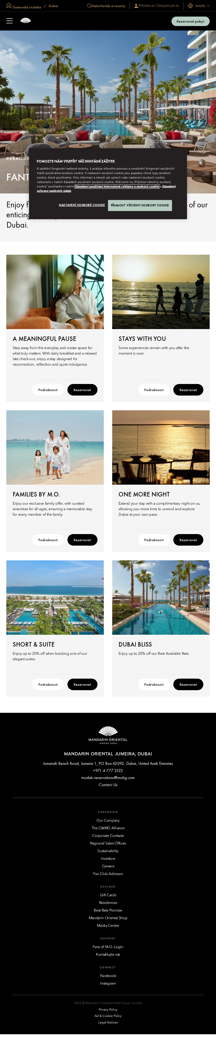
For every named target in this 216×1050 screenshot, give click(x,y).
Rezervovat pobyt (190, 21)
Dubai (53, 5)
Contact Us (108, 784)
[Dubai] (25, 21)
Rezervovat (82, 389)
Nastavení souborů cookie (82, 205)
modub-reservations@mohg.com (108, 777)
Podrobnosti (48, 389)
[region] (108, 183)
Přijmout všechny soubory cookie (140, 205)
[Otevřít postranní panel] (9, 21)
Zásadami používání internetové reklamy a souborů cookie (117, 186)
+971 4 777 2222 (108, 770)
